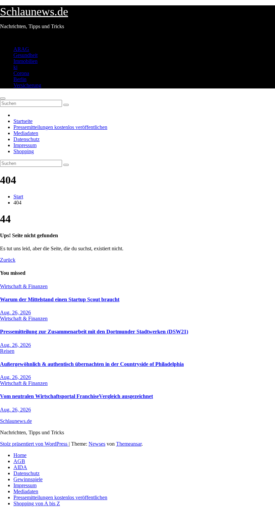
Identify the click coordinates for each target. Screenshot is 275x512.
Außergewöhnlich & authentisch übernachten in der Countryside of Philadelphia (92, 364)
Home (19, 455)
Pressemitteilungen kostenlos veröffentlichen (60, 127)
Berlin (19, 79)
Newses (97, 444)
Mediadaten (25, 133)
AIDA (20, 467)
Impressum (25, 145)
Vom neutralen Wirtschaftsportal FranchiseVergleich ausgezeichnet (76, 396)
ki (15, 67)
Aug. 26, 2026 (15, 312)
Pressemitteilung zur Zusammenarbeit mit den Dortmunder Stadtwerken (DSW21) (94, 331)
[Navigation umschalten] (2, 99)
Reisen (7, 351)
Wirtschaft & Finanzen (24, 286)
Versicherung (27, 85)
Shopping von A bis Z (36, 503)
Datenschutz (26, 139)
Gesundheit (25, 55)
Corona (21, 73)
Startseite (23, 121)
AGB (19, 461)
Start (18, 196)
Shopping (23, 151)
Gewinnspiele (28, 479)
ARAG (21, 49)
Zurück (7, 260)
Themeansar (129, 444)
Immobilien (25, 61)
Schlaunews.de (34, 11)
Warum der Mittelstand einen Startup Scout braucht (59, 299)
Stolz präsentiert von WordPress (34, 444)
